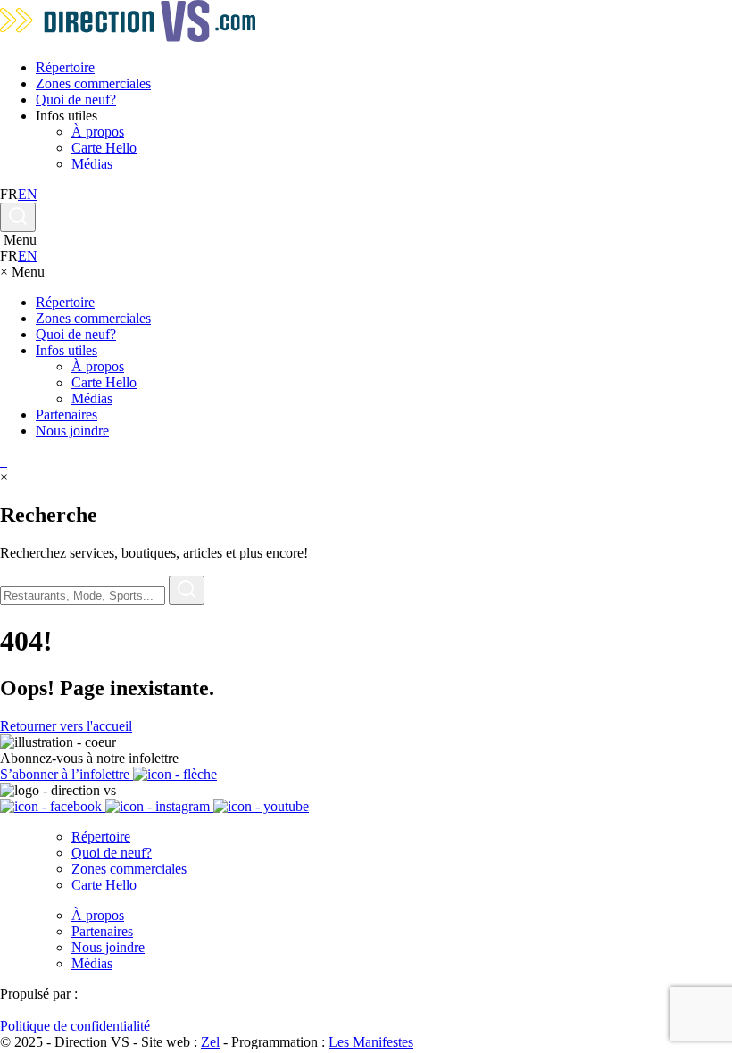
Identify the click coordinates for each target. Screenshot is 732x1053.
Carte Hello (104, 147)
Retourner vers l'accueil (66, 726)
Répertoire (65, 67)
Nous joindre (72, 430)
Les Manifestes (371, 1041)
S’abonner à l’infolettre (66, 774)
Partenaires (66, 414)
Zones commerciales (93, 83)
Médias (91, 163)
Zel (210, 1041)
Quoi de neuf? (76, 99)
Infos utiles (66, 350)
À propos (97, 131)
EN (27, 194)
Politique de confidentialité (75, 1025)
